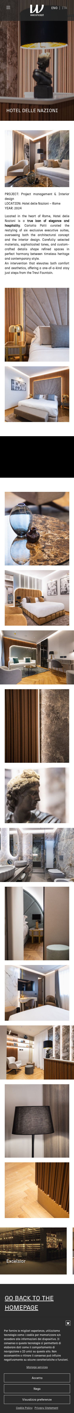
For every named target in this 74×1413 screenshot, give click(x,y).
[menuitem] (54, 8)
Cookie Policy (24, 1408)
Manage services (37, 1367)
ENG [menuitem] (54, 8)
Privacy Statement (46, 1408)
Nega (37, 1389)
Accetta (37, 1378)
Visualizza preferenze (37, 1399)
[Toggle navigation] (8, 7)
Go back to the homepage (29, 1302)
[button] (68, 1323)
